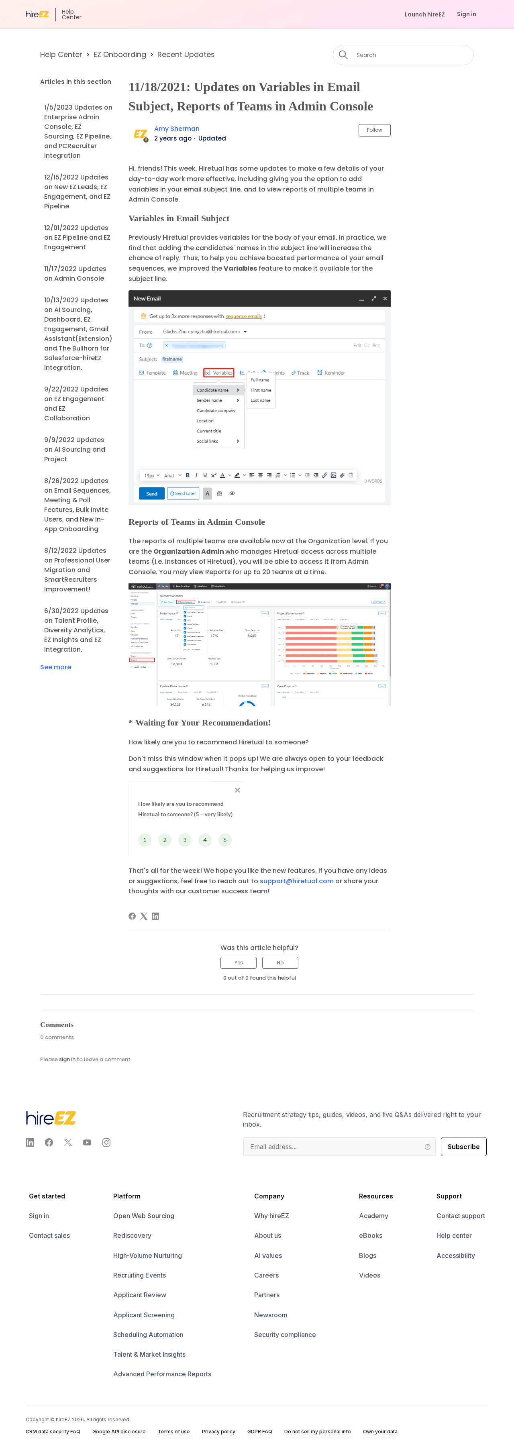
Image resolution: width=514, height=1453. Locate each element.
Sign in (39, 1216)
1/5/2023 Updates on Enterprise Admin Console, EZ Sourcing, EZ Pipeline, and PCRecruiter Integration (78, 131)
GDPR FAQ (259, 1432)
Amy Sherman (177, 128)
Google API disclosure (119, 1432)
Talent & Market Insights (149, 1354)
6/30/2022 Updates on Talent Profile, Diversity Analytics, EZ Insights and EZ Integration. (76, 630)
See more (55, 667)
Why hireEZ (271, 1216)
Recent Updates (186, 54)
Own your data (380, 1432)
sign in (67, 1059)
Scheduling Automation (148, 1335)
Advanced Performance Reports (162, 1374)
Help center (454, 1235)
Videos (369, 1275)
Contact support (460, 1216)
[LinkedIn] (155, 916)
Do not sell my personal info (317, 1432)
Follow (374, 129)
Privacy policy (218, 1432)
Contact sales (49, 1235)
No (280, 962)
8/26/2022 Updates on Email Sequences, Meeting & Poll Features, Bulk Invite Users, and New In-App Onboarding (77, 505)
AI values (268, 1255)
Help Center (61, 54)
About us (267, 1235)
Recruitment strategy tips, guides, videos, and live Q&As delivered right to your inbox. (362, 1119)
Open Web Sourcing (143, 1216)
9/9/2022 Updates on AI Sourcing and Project (74, 449)
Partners (266, 1295)
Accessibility (455, 1255)
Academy (373, 1216)
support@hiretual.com (297, 881)
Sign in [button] (466, 14)
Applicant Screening (144, 1315)
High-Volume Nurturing (147, 1255)
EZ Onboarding (120, 54)
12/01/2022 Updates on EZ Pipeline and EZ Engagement (77, 237)
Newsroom (271, 1315)
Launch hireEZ (425, 14)
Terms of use (174, 1432)
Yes (239, 962)
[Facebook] (132, 916)
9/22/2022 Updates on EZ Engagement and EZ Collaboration (76, 404)
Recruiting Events (139, 1275)
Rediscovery (132, 1235)
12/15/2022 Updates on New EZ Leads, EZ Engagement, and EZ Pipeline (77, 192)
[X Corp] (143, 916)
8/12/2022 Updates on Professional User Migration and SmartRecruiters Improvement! (77, 570)
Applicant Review (139, 1295)
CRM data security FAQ (53, 1432)
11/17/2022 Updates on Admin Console (75, 273)
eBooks (370, 1235)
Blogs (367, 1255)
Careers (266, 1275)
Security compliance (285, 1335)
